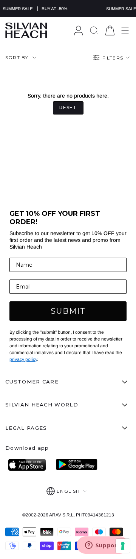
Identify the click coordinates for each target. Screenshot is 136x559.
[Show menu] (125, 30)
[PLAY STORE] (76, 465)
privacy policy (23, 359)
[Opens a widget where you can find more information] (102, 545)
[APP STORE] (29, 465)
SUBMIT (68, 311)
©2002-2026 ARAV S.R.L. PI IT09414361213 (68, 515)
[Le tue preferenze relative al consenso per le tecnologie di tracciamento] (123, 546)
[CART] (109, 30)
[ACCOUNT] (78, 30)
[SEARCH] (94, 30)
